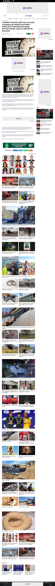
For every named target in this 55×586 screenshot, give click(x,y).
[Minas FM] (9, 1)
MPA (2, 20)
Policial (25, 18)
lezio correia (7, 33)
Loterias (38, 18)
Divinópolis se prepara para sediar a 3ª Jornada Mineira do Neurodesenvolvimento (18, 573)
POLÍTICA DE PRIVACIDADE (47, 582)
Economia (5, 20)
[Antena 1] (11, 1)
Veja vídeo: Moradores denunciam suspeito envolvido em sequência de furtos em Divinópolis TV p (44, 115)
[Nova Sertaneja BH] (5, 1)
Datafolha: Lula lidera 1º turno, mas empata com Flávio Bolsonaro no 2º (7, 573)
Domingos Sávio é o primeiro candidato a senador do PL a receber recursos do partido (47, 70)
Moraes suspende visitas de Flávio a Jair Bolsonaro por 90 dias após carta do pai (30, 573)
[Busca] (51, 16)
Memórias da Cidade (43, 18)
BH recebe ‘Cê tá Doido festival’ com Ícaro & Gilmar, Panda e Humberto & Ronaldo (46, 125)
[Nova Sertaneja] (7, 1)
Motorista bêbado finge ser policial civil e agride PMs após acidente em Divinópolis (44, 56)
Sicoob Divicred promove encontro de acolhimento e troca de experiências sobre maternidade (46, 121)
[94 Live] (4, 1)
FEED (51, 582)
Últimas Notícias (15, 18)
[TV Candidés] (13, 1)
